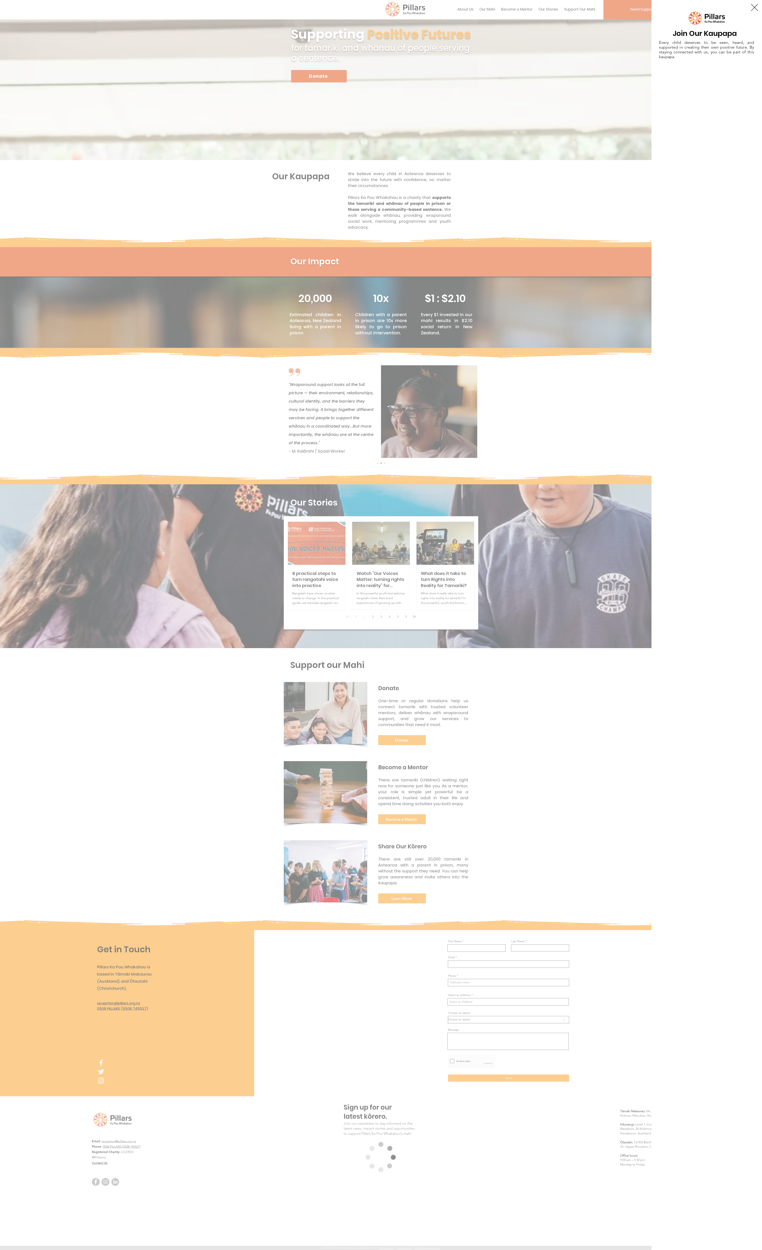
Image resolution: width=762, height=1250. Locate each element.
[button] (754, 7)
